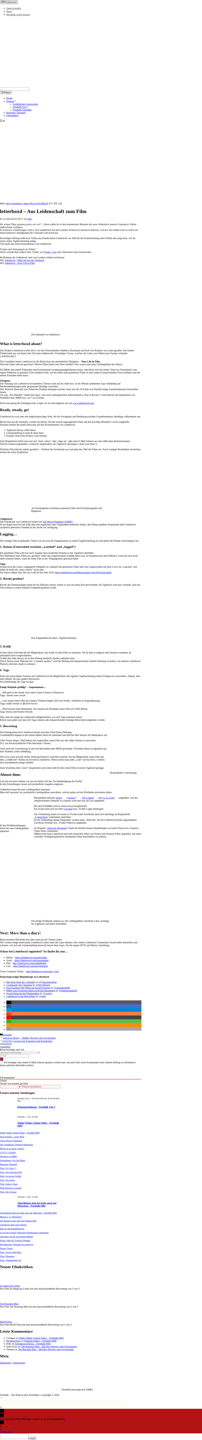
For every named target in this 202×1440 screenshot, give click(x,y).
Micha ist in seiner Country (12, 1148)
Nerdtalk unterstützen (18, 14)
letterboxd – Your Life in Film (20, 263)
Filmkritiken (12, 115)
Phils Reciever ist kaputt (11, 1188)
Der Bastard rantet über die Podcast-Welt (18, 1221)
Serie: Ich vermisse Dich (11, 1172)
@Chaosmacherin (48, 982)
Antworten (6, 1432)
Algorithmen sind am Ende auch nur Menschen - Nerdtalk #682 (37, 1204)
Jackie (59, 797)
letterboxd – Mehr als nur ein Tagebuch (24, 260)
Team (9, 11)
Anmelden (5, 1046)
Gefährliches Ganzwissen (25, 104)
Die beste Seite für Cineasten (20, 982)
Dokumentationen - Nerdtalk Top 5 (36, 1107)
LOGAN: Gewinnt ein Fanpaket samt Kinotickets (27, 1041)
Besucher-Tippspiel (16, 112)
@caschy (47, 993)
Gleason (71, 797)
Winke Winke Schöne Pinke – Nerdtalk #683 (41, 1338)
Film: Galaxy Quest (9, 1184)
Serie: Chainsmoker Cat (10, 1260)
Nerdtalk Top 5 (20, 107)
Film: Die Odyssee (8, 1192)
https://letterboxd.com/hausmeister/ (32, 960)
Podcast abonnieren (31, 1086)
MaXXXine (6, 1321)
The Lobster (88, 797)
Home (9, 98)
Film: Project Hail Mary (11, 1252)
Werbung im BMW (8, 1156)
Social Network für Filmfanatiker (22, 993)
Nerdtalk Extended (22, 109)
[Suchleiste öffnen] (2, 121)
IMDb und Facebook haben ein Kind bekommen (30, 990)
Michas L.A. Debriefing (10, 1217)
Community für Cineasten (19, 985)
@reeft (42, 996)
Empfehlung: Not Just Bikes (12, 1160)
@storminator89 (62, 987)
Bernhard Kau (13, 1341)
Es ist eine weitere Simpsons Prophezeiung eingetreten (24, 1232)
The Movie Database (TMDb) (58, 521)
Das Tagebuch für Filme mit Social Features (28, 987)
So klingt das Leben (10, 1286)
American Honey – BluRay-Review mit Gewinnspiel (29, 1038)
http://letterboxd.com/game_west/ (42, 971)
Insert (32, 1438)
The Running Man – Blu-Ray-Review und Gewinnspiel (49, 1346)
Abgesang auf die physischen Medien (16, 1236)
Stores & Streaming (57, 828)
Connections (41, 817)
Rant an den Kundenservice (12, 1228)
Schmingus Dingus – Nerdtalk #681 (33, 1343)
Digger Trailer (6, 1248)
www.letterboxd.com (83, 403)
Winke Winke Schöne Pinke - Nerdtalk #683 (20, 1133)
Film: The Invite (7, 1180)
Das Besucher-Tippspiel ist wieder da (16, 1244)
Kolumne (7, 1034)
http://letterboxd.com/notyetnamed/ (30, 966)
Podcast (10, 101)
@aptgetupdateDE (68, 990)
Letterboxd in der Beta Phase (20, 996)
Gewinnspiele (13, 8)
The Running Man (9, 1303)
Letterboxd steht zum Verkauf (13, 1224)
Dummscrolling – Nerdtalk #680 (40, 1341)
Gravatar (68, 809)
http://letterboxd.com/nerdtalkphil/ (29, 963)
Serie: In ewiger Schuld (10, 1176)
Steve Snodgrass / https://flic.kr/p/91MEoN (27, 203)
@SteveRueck (43, 985)
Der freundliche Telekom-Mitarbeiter (16, 1144)
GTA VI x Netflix (8, 1152)
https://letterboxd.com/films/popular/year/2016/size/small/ (83, 572)
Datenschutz (19, 1362)
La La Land (108, 797)
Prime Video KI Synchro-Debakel (15, 1240)
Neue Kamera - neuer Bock (12, 1137)
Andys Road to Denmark (11, 1140)
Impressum (5, 1362)
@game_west (49, 252)
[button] (8, 1002)
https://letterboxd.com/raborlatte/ (31, 957)
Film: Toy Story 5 (8, 1168)
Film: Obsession (7, 1256)
